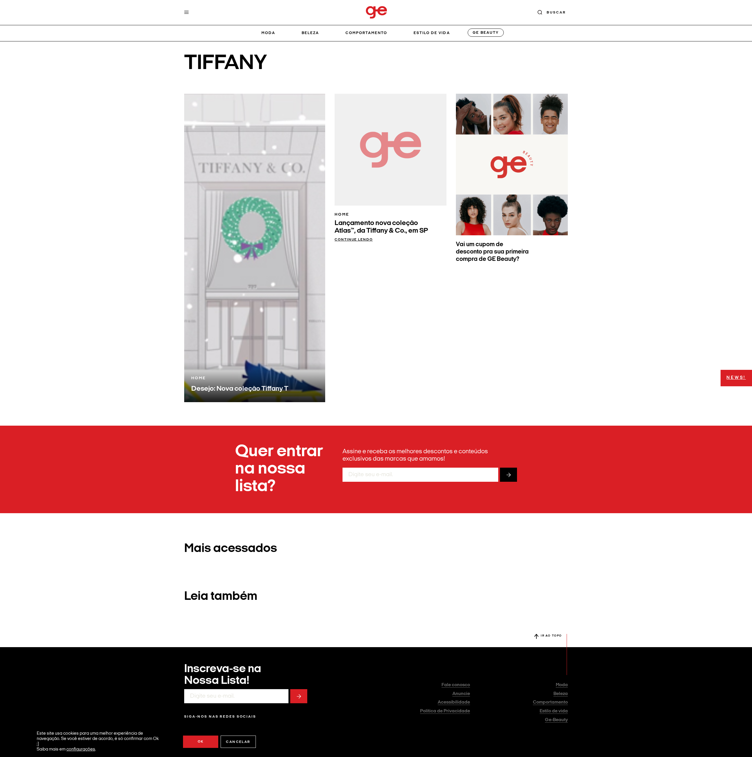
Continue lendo (354, 239)
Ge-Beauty (556, 720)
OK (201, 741)
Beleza (310, 33)
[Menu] (186, 12)
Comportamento (366, 33)
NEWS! (736, 378)
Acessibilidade (454, 702)
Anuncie (461, 693)
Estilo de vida (432, 33)
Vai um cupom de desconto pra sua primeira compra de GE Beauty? (492, 251)
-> (508, 475)
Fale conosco (456, 685)
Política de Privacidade (445, 711)
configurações (80, 749)
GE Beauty (485, 33)
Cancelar (238, 742)
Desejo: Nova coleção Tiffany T (239, 388)
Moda (268, 33)
